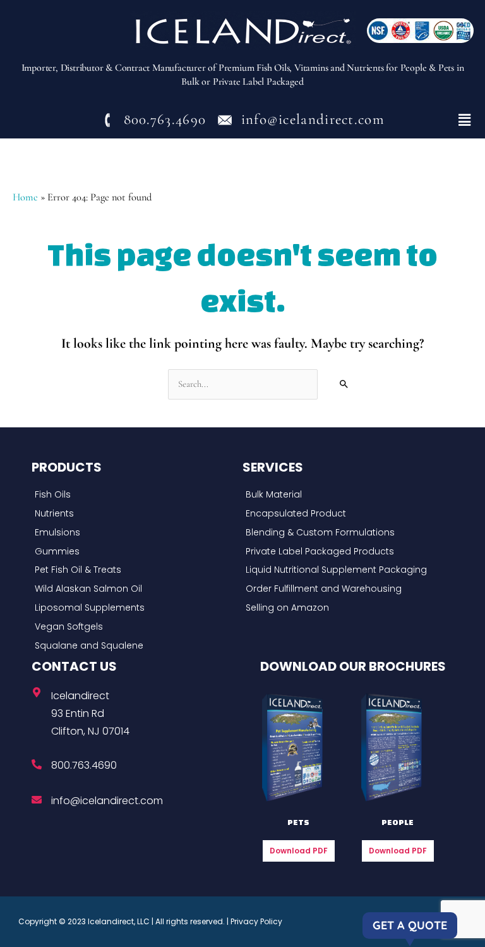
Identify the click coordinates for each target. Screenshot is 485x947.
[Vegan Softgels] (134, 627)
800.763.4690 (84, 765)
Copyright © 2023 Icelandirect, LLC (84, 921)
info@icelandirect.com (107, 800)
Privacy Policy (256, 921)
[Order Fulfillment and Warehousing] (344, 589)
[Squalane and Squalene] (134, 646)
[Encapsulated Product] (344, 514)
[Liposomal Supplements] (134, 608)
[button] (465, 120)
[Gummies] (134, 552)
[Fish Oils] (134, 495)
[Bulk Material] (344, 495)
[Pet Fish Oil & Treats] (134, 570)
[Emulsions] (134, 533)
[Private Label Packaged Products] (344, 552)
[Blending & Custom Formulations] (344, 533)
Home (25, 197)
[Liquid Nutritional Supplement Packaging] (344, 570)
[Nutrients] (134, 514)
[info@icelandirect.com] (37, 800)
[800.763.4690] (37, 764)
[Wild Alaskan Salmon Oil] (134, 589)
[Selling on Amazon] (344, 608)
